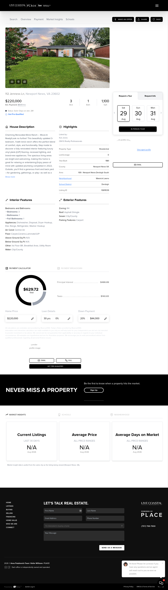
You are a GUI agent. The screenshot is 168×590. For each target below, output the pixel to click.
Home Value (11, 520)
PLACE (46, 563)
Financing (10, 517)
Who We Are (11, 524)
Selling (9, 513)
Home (8, 503)
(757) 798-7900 (148, 526)
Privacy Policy (128, 587)
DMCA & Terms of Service (146, 587)
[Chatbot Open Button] (161, 583)
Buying (9, 510)
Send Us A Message (112, 548)
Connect (10, 527)
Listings (9, 506)
